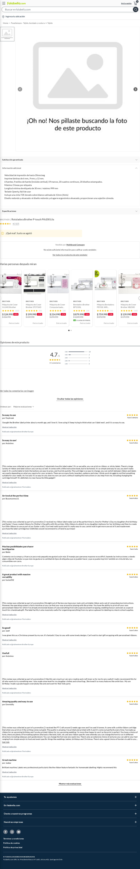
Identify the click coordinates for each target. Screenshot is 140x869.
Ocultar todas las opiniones (70, 398)
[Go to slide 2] (71, 330)
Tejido (50, 23)
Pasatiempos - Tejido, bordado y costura (28, 23)
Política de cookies (11, 843)
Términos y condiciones (13, 838)
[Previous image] (20, 89)
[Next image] (135, 89)
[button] (70, 10)
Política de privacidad (12, 847)
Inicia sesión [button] (126, 3)
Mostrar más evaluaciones (70, 783)
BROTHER (5, 219)
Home (5, 23)
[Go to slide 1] (69, 330)
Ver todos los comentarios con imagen (17, 391)
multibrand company (75, 245)
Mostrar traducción (9, 427)
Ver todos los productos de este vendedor (70, 255)
